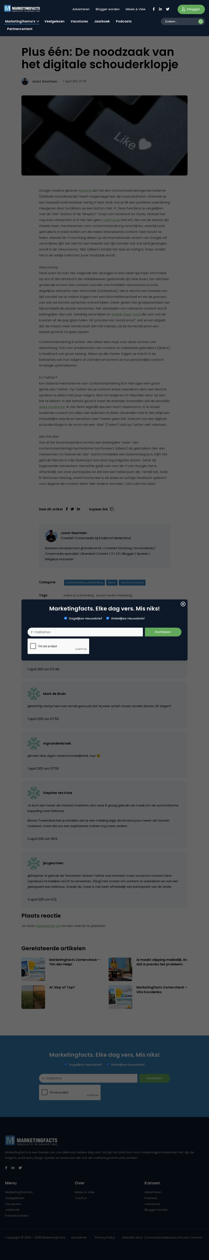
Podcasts (124, 21)
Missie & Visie (136, 9)
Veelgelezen (54, 21)
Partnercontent (19, 29)
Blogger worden (108, 9)
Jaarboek (102, 21)
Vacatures (79, 21)
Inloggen (193, 9)
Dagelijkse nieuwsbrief (85, 618)
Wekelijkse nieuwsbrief (128, 618)
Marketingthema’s (20, 21)
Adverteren (81, 9)
